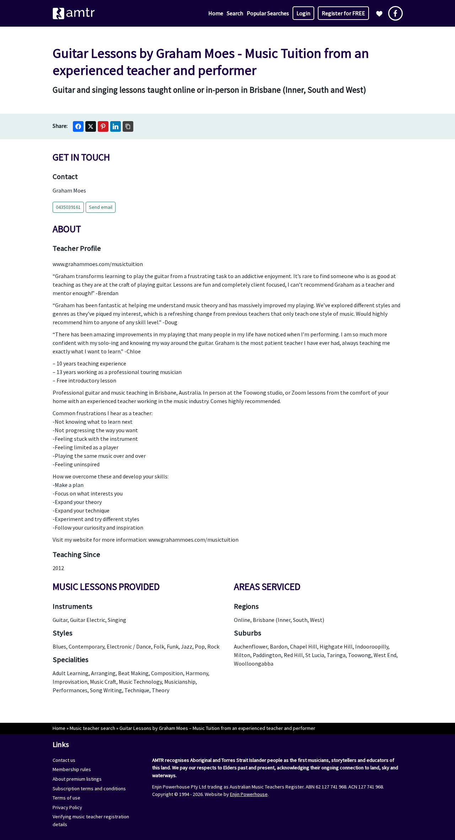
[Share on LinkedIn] (115, 126)
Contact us (64, 760)
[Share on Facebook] (78, 126)
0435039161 (68, 207)
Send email (100, 207)
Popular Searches (268, 13)
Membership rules (72, 769)
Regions (246, 606)
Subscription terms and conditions (89, 788)
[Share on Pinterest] (103, 126)
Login (303, 13)
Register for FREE (343, 13)
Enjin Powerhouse (249, 794)
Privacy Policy (67, 807)
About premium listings (77, 779)
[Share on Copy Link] (128, 126)
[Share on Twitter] (90, 126)
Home (215, 13)
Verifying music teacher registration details (91, 820)
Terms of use (66, 798)
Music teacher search (92, 728)
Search (235, 13)
